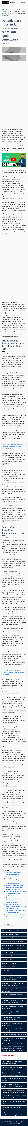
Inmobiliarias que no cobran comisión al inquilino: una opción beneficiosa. (16, 881)
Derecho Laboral (7, 959)
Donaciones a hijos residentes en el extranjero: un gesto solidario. (16, 910)
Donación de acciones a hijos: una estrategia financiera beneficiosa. (14, 875)
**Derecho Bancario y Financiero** (13, 931)
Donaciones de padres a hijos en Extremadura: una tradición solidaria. (16, 894)
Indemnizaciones (7, 974)
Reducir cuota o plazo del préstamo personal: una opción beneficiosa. (15, 887)
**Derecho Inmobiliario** (10, 934)
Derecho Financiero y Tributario (13, 949)
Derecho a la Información (10, 938)
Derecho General (7, 952)
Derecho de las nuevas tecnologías (13, 945)
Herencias (5, 970)
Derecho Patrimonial (9, 963)
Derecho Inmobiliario (9, 956)
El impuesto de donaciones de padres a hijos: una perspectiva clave (15, 900)
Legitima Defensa (7, 9)
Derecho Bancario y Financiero (12, 941)
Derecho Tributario (8, 967)
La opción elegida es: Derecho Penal (14, 1034)
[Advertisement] (14, 78)
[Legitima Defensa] (8, 2)
